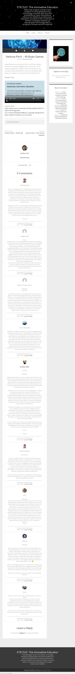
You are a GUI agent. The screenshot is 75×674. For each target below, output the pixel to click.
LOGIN (33, 33)
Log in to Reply (28, 225)
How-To (40, 33)
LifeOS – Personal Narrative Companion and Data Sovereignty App (61, 94)
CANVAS (47, 33)
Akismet (10, 673)
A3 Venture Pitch (22, 165)
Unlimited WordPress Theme (32, 670)
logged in (22, 633)
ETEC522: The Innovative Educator (37, 7)
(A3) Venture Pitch (27, 59)
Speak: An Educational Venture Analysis (61, 111)
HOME (27, 33)
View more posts (24, 157)
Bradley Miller (24, 367)
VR (30, 165)
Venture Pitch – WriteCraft (14, 133)
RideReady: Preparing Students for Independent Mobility (61, 106)
